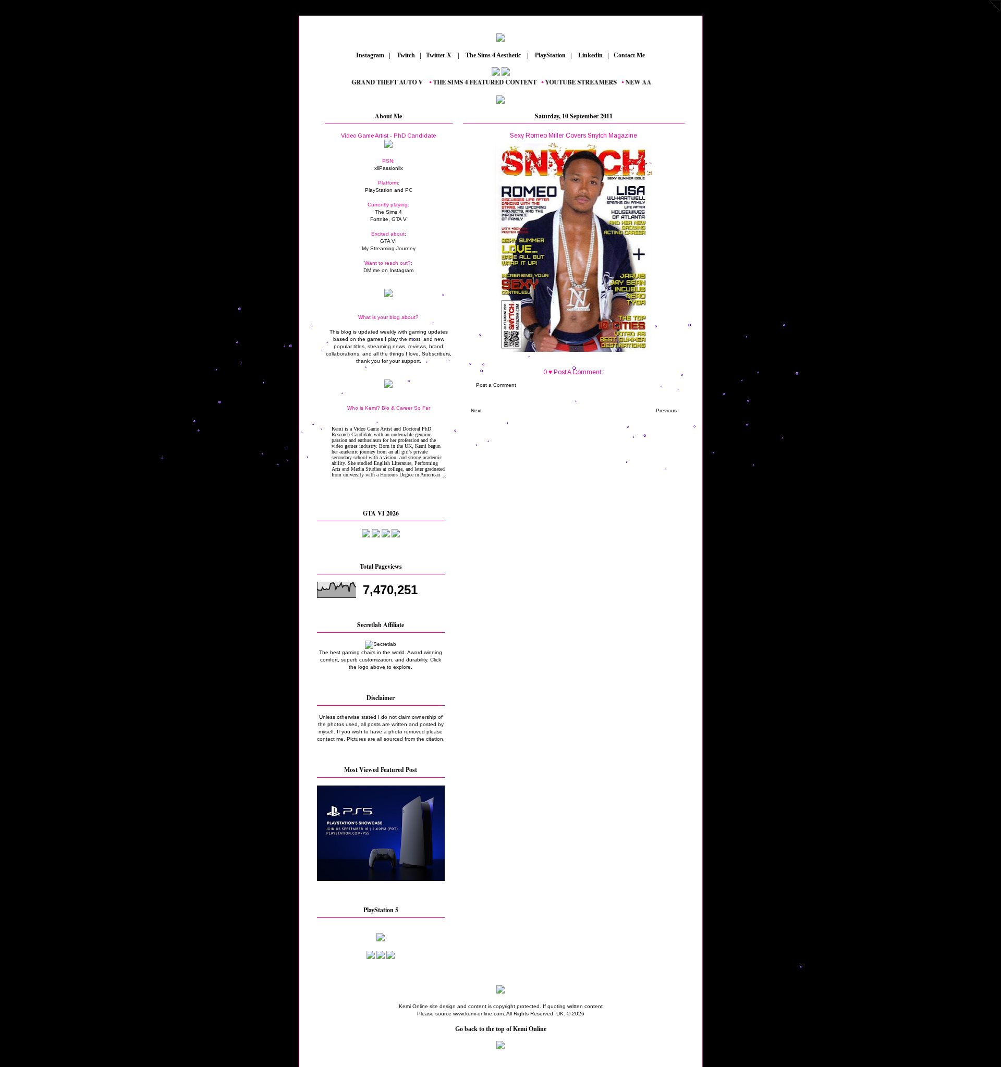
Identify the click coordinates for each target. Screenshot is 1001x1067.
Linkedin (589, 55)
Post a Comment (496, 385)
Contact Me (630, 55)
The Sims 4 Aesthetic (493, 55)
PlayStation (549, 55)
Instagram (369, 55)
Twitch (405, 55)
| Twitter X (438, 55)
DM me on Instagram (388, 270)
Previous (666, 410)
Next (476, 410)
